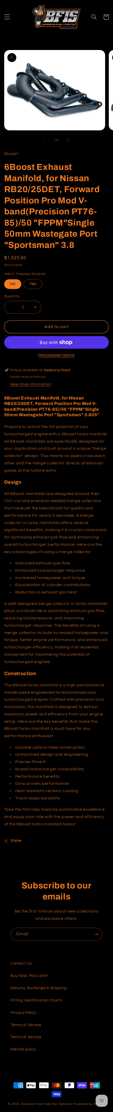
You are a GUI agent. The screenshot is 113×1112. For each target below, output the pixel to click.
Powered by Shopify (89, 1104)
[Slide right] (68, 140)
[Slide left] (44, 140)
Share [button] (16, 841)
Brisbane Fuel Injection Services (47, 1104)
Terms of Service (26, 1025)
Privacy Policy (23, 1013)
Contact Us (21, 963)
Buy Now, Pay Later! (29, 976)
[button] (7, 17)
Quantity (11, 296)
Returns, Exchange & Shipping (39, 988)
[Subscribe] (96, 934)
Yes (33, 284)
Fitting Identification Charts (36, 1000)
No (13, 284)
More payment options (56, 355)
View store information (31, 384)
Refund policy (23, 1049)
